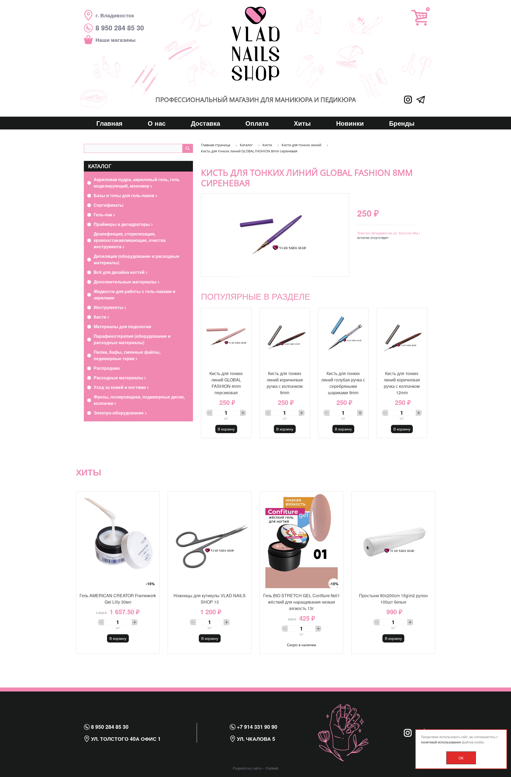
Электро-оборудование (119, 413)
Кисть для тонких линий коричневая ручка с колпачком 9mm (285, 383)
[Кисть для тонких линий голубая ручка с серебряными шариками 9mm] (343, 337)
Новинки (350, 123)
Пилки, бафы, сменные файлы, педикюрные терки (127, 355)
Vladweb (271, 768)
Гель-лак (103, 214)
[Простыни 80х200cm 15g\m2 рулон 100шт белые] (393, 539)
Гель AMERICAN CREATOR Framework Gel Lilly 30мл (118, 598)
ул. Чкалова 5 (255, 738)
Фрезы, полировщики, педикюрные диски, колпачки (139, 400)
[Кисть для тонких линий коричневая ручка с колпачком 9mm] (285, 337)
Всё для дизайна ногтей (120, 272)
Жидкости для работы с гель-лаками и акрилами (134, 294)
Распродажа (107, 368)
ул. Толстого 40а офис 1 (125, 738)
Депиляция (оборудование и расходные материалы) (136, 259)
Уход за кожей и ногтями (120, 387)
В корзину (226, 429)
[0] (419, 18)
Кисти (100, 317)
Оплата (257, 123)
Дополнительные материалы (126, 282)
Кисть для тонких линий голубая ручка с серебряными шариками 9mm (343, 383)
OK (461, 757)
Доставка (205, 123)
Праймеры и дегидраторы (122, 224)
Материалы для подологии (122, 326)
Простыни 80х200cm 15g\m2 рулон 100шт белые (393, 598)
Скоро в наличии (301, 644)
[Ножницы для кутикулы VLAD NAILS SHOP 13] (209, 539)
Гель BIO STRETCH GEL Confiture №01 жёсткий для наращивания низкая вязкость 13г (301, 601)
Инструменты (109, 307)
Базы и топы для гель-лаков (124, 195)
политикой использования (441, 742)
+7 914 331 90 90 (256, 726)
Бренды (402, 123)
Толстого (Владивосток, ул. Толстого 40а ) (388, 233)
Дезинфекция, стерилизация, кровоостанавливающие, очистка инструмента (130, 240)
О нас (157, 123)
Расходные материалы (119, 378)
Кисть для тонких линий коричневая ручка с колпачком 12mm (402, 383)
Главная (109, 123)
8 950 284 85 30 (109, 726)
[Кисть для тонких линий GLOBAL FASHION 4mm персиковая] (226, 337)
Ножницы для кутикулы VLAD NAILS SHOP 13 (210, 598)
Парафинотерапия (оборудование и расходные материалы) (132, 339)
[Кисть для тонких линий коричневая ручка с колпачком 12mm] (402, 337)
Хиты (302, 123)
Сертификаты (108, 205)
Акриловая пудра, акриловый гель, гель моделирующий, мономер (137, 182)
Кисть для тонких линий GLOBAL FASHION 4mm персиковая (226, 383)
